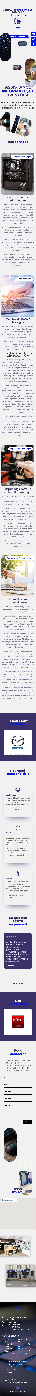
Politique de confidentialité (18, 1391)
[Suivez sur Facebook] (18, 1388)
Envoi (28, 1122)
